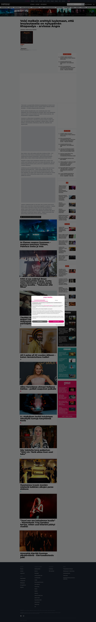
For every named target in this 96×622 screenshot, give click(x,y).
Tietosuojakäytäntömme (60, 324)
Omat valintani (39, 321)
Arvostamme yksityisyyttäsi (39, 300)
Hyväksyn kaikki (56, 321)
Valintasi (56, 300)
